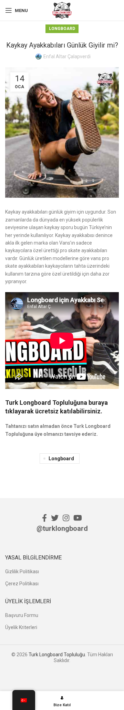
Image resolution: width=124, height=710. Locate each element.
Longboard (62, 28)
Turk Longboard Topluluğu (57, 654)
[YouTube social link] (77, 518)
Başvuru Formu (21, 615)
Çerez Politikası (22, 583)
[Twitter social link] (55, 518)
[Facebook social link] (44, 518)
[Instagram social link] (66, 518)
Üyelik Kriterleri (21, 627)
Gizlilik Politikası (22, 571)
